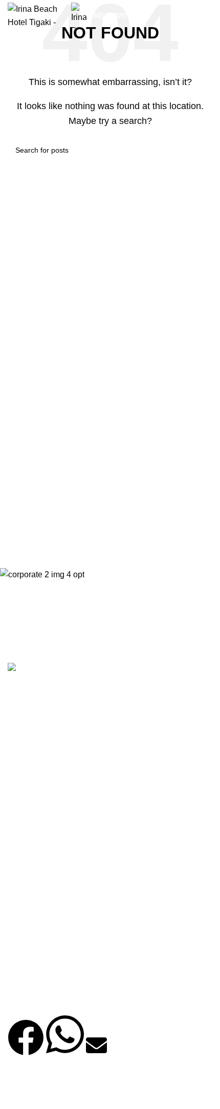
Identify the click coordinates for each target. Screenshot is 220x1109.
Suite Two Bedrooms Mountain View (69, 900)
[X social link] (43, 735)
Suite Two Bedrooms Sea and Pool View (76, 880)
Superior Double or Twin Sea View (66, 997)
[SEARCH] (200, 150)
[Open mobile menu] (208, 15)
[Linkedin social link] (94, 735)
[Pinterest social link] (69, 735)
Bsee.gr (64, 1092)
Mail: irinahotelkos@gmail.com (67, 822)
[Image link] (32, 668)
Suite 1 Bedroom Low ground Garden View (79, 977)
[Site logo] (34, 14)
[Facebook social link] (18, 735)
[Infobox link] (123, 15)
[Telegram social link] (120, 735)
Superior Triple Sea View (53, 958)
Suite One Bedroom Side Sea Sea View (75, 939)
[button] (26, 1046)
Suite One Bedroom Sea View (61, 919)
